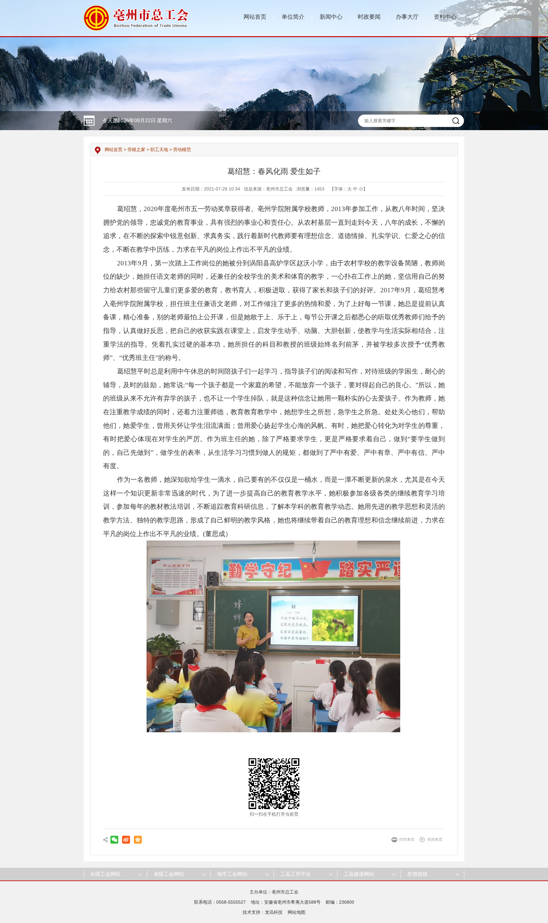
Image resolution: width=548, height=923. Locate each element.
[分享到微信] (114, 840)
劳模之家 (136, 149)
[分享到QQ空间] (138, 840)
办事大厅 (407, 17)
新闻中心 (331, 17)
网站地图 (296, 912)
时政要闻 (369, 17)
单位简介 (293, 17)
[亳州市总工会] (137, 17)
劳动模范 (182, 149)
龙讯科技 (274, 912)
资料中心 (445, 17)
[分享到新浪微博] (126, 840)
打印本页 (406, 839)
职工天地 (159, 149)
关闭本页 (434, 839)
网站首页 (255, 17)
